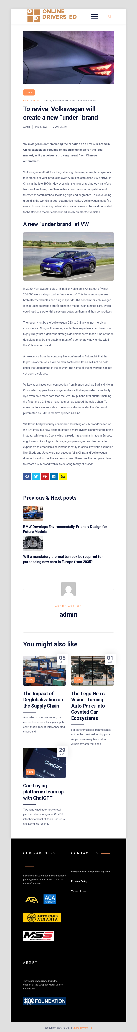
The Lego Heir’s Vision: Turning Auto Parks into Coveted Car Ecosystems (88, 706)
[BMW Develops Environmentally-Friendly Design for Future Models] (33, 520)
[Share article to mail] (63, 476)
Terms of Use (78, 891)
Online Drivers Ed (82, 1028)
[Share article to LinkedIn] (54, 476)
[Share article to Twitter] (36, 476)
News (29, 92)
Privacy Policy (79, 881)
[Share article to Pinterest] (45, 476)
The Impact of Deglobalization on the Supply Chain (43, 700)
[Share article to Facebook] (27, 476)
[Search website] (109, 16)
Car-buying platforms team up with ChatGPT (43, 792)
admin (26, 127)
